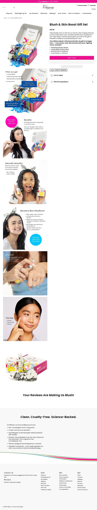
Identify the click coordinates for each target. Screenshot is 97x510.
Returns (79, 481)
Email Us (8, 480)
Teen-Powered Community (63, 478)
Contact (79, 477)
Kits (8, 18)
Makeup (52, 13)
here (39, 448)
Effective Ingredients (61, 82)
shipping (44, 1)
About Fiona (62, 483)
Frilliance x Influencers (65, 481)
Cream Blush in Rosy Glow (60, 49)
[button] (72, 62)
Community (86, 13)
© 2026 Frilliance (7, 507)
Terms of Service (82, 490)
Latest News (62, 485)
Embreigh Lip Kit (21, 13)
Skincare (43, 13)
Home (5, 18)
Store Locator (63, 475)
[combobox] (8, 7)
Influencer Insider (46, 490)
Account (93, 5)
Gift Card (43, 487)
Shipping (80, 479)
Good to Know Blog (64, 487)
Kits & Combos (74, 13)
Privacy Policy (81, 487)
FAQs (79, 475)
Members (80, 485)
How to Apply (58, 75)
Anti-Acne (62, 13)
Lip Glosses (33, 13)
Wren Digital (20, 507)
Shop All (9, 13)
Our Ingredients (63, 489)
